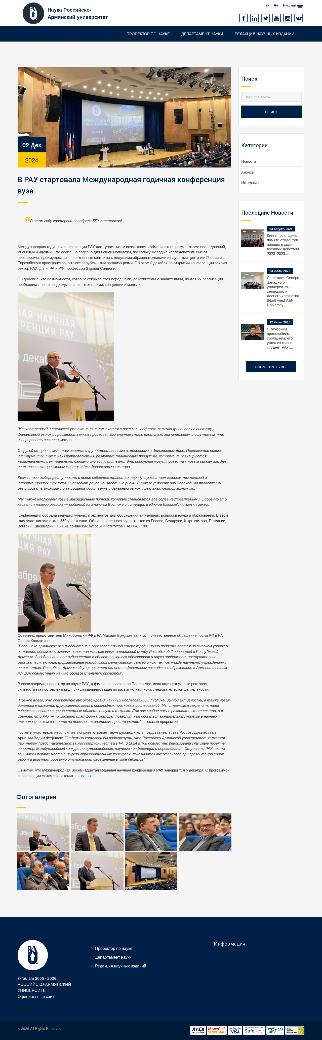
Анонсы (248, 172)
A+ (276, 5)
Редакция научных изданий (264, 33)
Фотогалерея (36, 797)
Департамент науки (202, 33)
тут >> (86, 775)
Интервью (250, 182)
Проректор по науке (148, 33)
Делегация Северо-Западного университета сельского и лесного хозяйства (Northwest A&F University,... (283, 291)
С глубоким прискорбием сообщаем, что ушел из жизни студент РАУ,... (280, 338)
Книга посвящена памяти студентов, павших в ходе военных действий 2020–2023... (283, 244)
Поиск (271, 111)
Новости (248, 161)
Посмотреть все (271, 366)
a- (267, 5)
